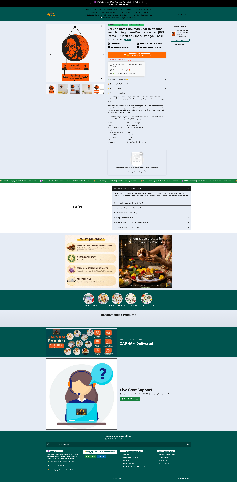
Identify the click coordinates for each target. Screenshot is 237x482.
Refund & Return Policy (167, 452)
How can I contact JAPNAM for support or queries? (131, 220)
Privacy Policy (163, 458)
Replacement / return (129, 15)
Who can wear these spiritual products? (127, 206)
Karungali (129, 7)
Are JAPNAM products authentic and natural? (130, 186)
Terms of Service (164, 461)
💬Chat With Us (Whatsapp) (109, 15)
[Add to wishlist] (101, 76)
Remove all (180, 38)
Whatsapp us (90, 454)
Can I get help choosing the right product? (128, 225)
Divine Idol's (134, 13)
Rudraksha (125, 452)
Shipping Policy (164, 455)
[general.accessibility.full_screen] (102, 24)
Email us (101, 454)
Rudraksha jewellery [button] (93, 7)
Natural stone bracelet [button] (142, 7)
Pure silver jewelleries (124, 10)
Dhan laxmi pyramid (141, 10)
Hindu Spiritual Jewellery (93, 13)
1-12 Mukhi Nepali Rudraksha (113, 7)
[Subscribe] (188, 442)
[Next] (146, 2)
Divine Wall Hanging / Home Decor (116, 13)
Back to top (184, 476)
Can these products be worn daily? (126, 210)
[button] (178, 11)
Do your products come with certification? (128, 201)
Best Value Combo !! (128, 461)
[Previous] (91, 2)
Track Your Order (146, 13)
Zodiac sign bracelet (108, 10)
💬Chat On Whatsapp (130, 397)
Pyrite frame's (93, 10)
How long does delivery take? (124, 215)
